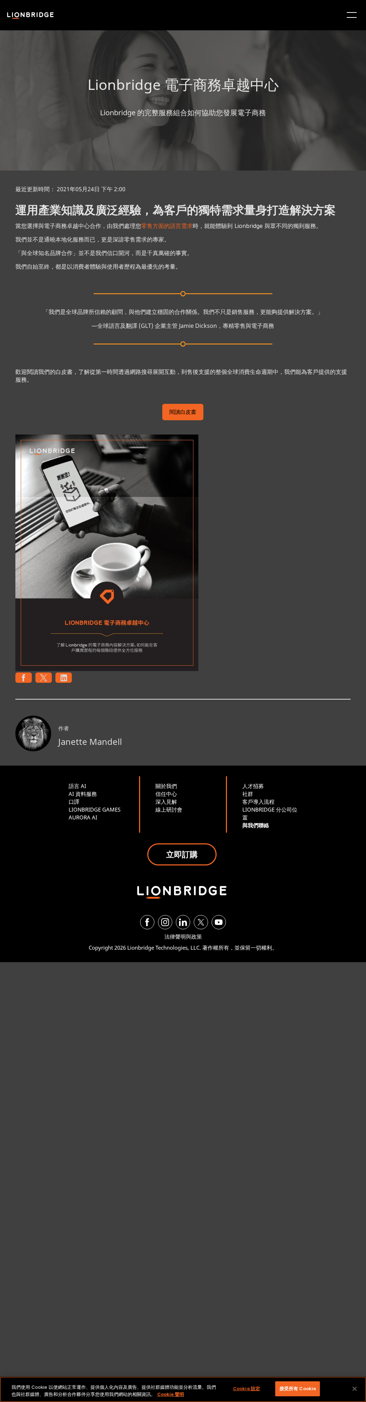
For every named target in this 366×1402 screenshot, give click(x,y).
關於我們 (166, 785)
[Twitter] (201, 922)
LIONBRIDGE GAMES (94, 809)
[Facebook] (147, 922)
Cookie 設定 (246, 1388)
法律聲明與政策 (183, 936)
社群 (247, 793)
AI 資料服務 (83, 793)
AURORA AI (83, 817)
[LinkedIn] (183, 922)
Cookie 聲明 (170, 1394)
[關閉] (354, 1389)
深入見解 (166, 801)
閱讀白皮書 (182, 412)
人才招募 (253, 785)
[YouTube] (219, 922)
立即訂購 (182, 854)
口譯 (74, 801)
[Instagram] (165, 922)
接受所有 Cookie (298, 1388)
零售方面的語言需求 (167, 225)
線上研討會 (168, 809)
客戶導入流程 (258, 801)
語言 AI (77, 785)
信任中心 (166, 793)
